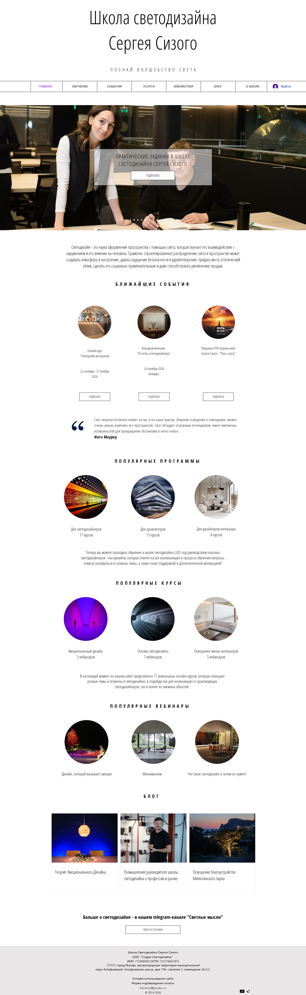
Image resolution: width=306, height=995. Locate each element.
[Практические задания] (145, 219)
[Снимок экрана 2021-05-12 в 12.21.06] (248, 991)
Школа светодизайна (153, 17)
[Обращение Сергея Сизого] (168, 219)
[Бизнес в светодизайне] (149, 220)
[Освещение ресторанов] (134, 219)
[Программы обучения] (157, 219)
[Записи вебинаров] (161, 219)
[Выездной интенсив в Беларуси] (137, 219)
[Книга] (130, 219)
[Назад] (27, 168)
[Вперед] (279, 168)
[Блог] (172, 219)
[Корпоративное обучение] (164, 219)
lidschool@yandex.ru (153, 988)
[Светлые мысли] (176, 219)
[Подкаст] (141, 219)
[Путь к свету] (153, 219)
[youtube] (242, 991)
